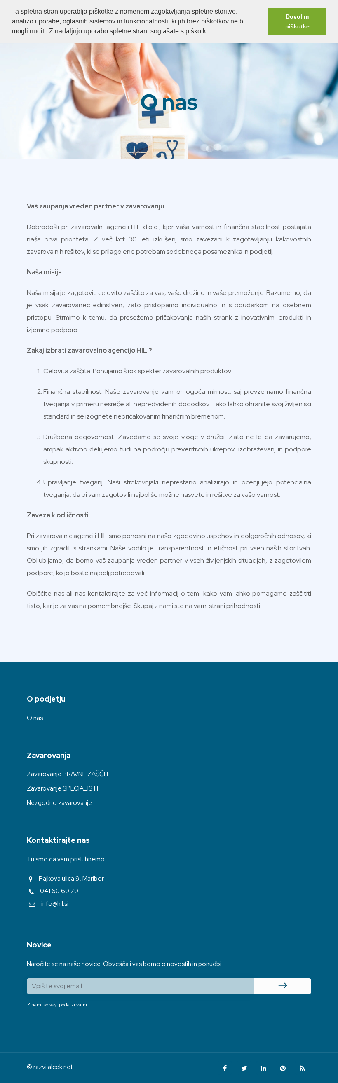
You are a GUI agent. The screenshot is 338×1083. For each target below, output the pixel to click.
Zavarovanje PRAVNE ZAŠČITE (70, 774)
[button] (212, 32)
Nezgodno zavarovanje (59, 803)
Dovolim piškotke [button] (297, 21)
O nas (35, 718)
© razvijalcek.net (50, 1067)
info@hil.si (54, 904)
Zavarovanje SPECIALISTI (62, 788)
